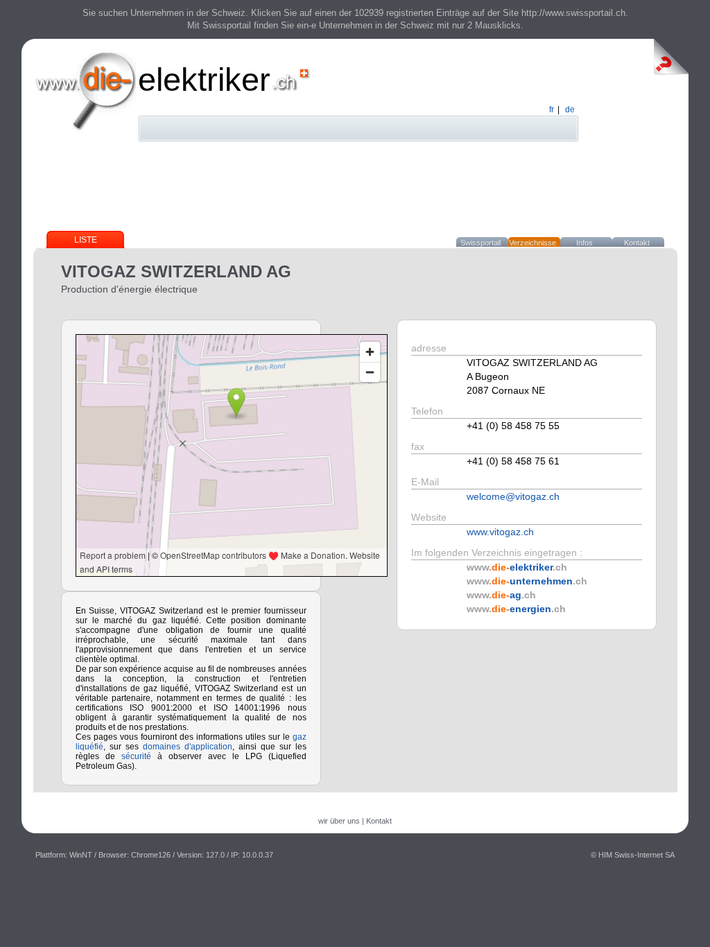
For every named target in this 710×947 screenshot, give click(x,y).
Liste (85, 240)
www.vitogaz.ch (500, 531)
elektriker (204, 79)
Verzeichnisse (532, 242)
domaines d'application (187, 746)
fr (551, 109)
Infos (584, 242)
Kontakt (637, 242)
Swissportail (480, 242)
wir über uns (339, 821)
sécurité (136, 756)
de (570, 109)
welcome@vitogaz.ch (513, 496)
